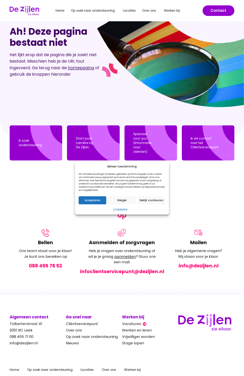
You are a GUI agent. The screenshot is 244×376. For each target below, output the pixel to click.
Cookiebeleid (120, 209)
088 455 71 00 (21, 336)
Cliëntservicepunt (82, 323)
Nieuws (72, 343)
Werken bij (132, 369)
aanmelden (125, 256)
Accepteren (92, 200)
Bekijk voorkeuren (151, 200)
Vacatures (134, 323)
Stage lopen (133, 343)
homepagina (81, 68)
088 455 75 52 (45, 266)
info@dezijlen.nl (198, 266)
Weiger (122, 200)
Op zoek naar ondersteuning (92, 336)
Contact (218, 10)
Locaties (129, 10)
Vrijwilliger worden (138, 336)
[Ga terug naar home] (206, 322)
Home (60, 10)
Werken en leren (137, 330)
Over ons (74, 330)
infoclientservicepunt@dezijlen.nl (122, 271)
